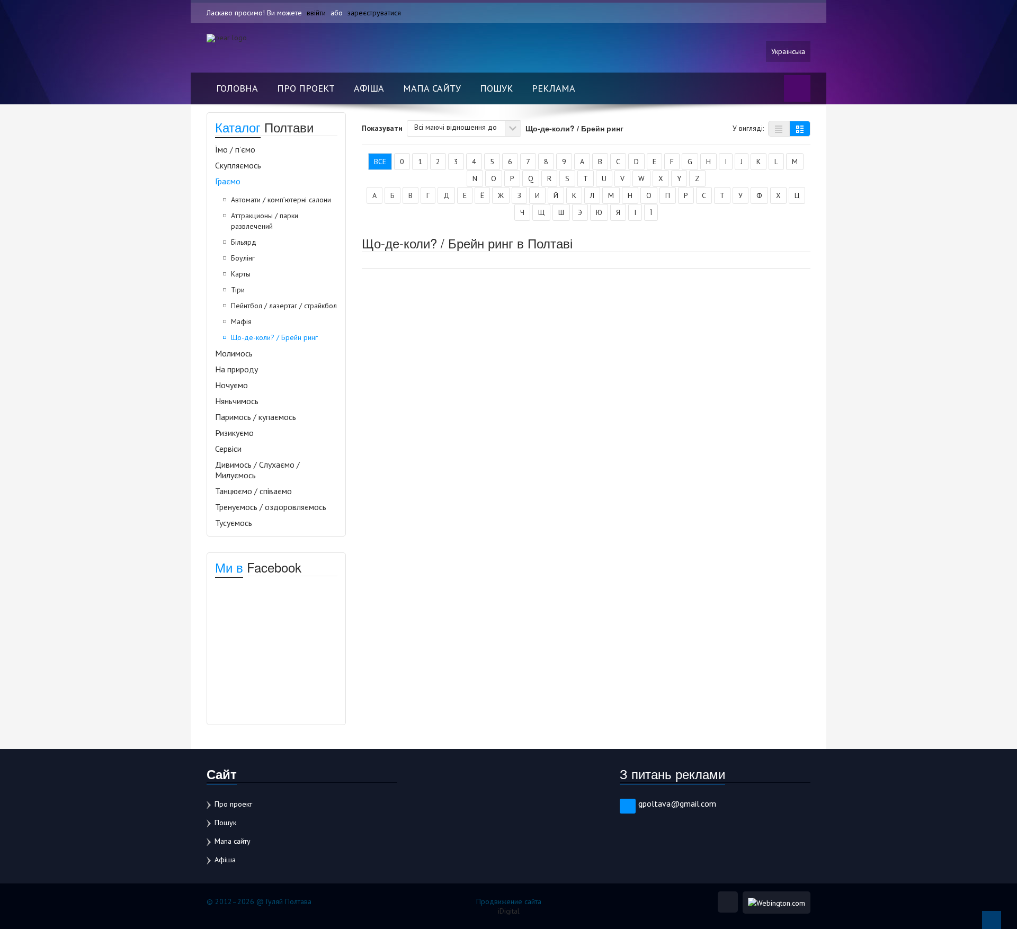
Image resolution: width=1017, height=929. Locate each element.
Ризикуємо (234, 432)
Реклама (553, 88)
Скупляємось (238, 165)
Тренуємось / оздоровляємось (270, 507)
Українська (788, 51)
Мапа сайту (432, 88)
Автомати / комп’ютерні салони (281, 199)
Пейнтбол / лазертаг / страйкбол (284, 305)
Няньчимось (236, 401)
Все (380, 161)
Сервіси (228, 448)
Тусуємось (233, 522)
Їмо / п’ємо (235, 149)
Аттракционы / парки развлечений (264, 221)
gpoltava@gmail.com (677, 803)
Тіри (238, 289)
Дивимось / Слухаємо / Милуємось (257, 469)
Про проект (306, 88)
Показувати (382, 127)
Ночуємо (231, 385)
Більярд (243, 242)
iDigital (509, 911)
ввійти (316, 12)
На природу (236, 369)
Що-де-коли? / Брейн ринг (274, 337)
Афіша (369, 88)
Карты (241, 274)
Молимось (234, 353)
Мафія (241, 321)
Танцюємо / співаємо (253, 491)
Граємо (227, 181)
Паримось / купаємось (255, 417)
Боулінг (243, 258)
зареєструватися (374, 12)
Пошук (496, 88)
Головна (237, 88)
